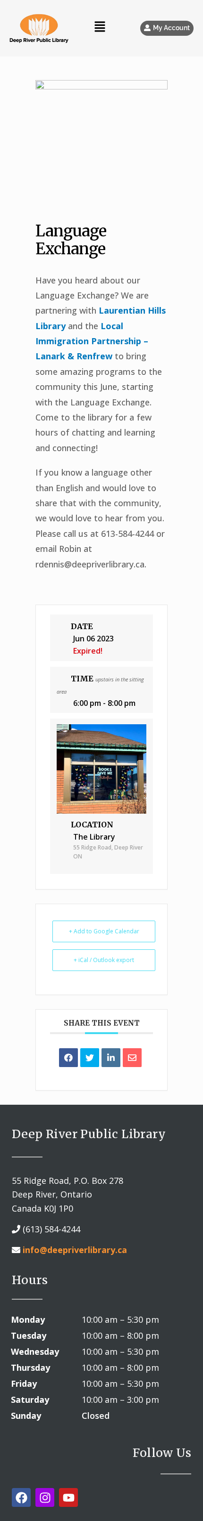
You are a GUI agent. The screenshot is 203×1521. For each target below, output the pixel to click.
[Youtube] (68, 1497)
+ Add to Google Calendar (104, 931)
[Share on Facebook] (68, 1057)
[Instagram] (44, 1497)
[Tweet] (89, 1057)
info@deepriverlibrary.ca (75, 1249)
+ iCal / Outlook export (104, 960)
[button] (167, 28)
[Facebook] (21, 1497)
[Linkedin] (111, 1057)
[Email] (132, 1057)
